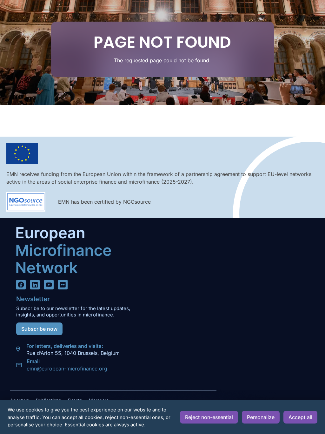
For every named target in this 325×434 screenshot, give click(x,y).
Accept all (300, 417)
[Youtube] (49, 284)
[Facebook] (21, 284)
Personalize (261, 417)
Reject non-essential (209, 417)
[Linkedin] (35, 284)
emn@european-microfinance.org (67, 368)
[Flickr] (63, 284)
